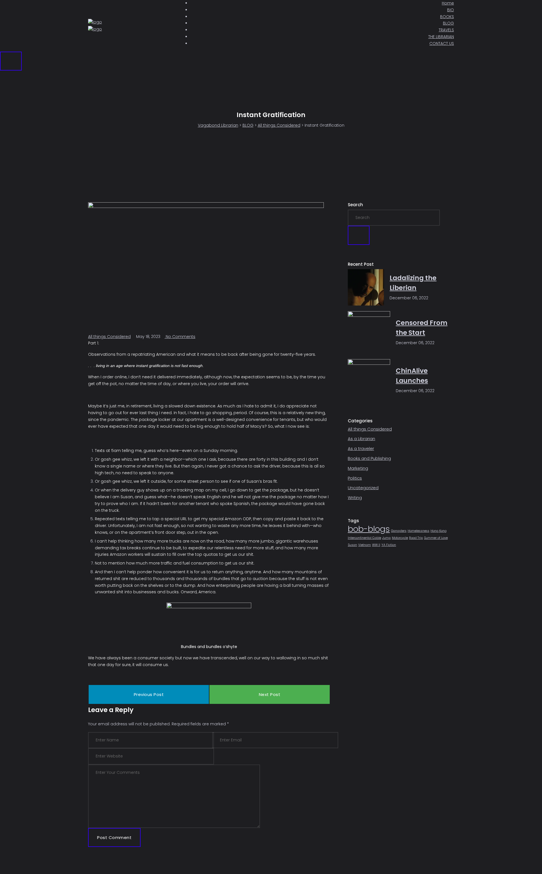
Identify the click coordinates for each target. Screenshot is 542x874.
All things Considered (109, 336)
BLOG (448, 23)
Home (448, 3)
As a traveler (361, 448)
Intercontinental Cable (364, 538)
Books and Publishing (369, 458)
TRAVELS (446, 30)
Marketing (358, 468)
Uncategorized (363, 488)
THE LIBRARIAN (441, 36)
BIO (450, 10)
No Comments (180, 336)
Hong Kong (438, 531)
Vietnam (364, 545)
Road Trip (416, 538)
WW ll (376, 545)
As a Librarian (361, 439)
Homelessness (418, 531)
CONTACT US (441, 43)
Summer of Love (436, 538)
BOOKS (447, 16)
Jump (386, 538)
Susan (352, 545)
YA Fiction (388, 545)
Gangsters (398, 531)
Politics (355, 478)
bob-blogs (369, 529)
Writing (355, 497)
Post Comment (114, 837)
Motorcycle (400, 538)
